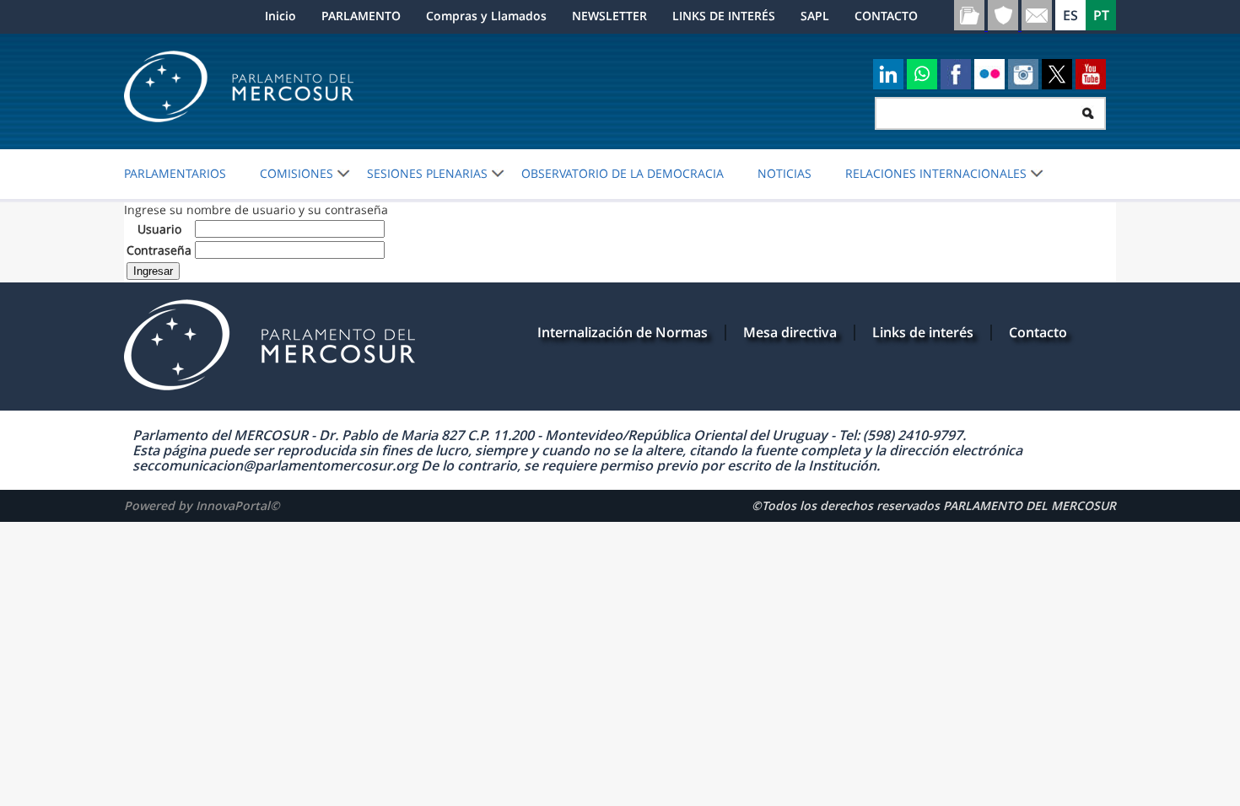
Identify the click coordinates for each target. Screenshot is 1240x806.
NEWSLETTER (609, 16)
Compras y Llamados (486, 16)
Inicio (280, 16)
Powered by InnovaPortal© (202, 505)
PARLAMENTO (361, 16)
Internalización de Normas (622, 332)
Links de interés (922, 332)
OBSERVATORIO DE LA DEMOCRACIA (622, 173)
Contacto (1038, 332)
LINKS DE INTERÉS (723, 16)
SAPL (815, 16)
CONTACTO (886, 16)
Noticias (784, 173)
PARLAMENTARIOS (175, 173)
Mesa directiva (790, 332)
